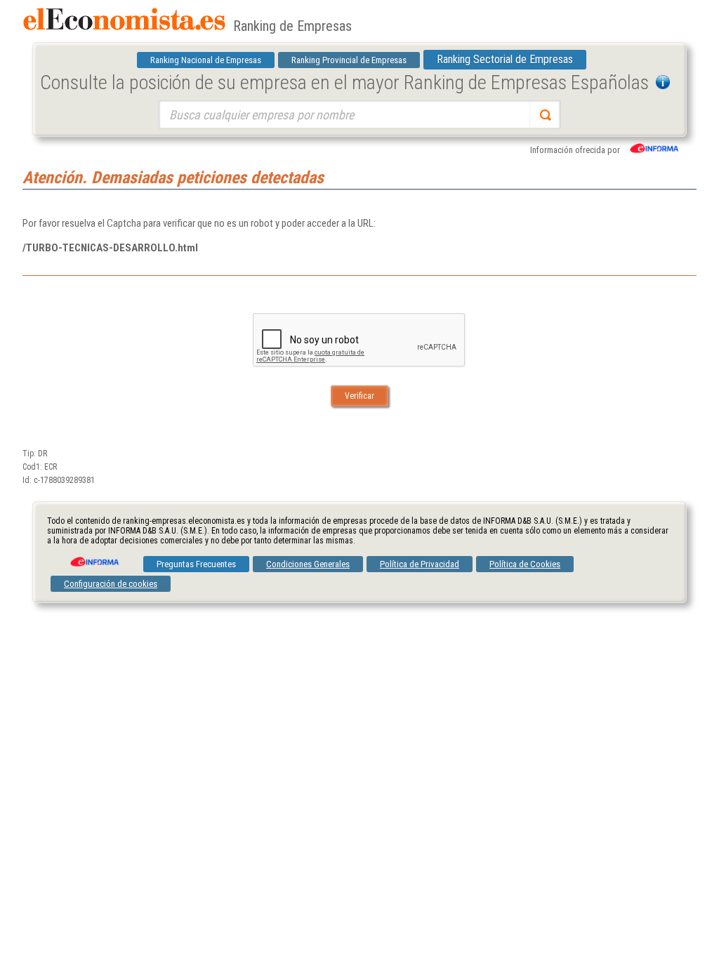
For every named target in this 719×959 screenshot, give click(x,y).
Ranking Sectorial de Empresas (505, 59)
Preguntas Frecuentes (196, 564)
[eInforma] (93, 556)
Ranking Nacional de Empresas (205, 60)
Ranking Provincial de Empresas (349, 60)
